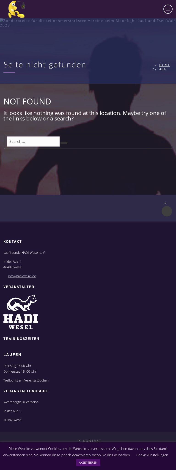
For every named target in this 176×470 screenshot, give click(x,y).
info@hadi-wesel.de (22, 276)
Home (164, 65)
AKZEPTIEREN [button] (88, 462)
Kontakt (92, 440)
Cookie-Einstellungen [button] (152, 455)
